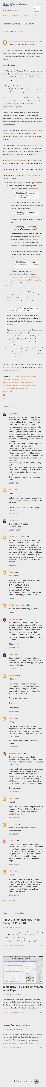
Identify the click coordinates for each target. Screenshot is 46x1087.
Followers (15, 15)
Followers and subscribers (19, 286)
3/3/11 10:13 (13, 834)
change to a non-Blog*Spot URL (15, 160)
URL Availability (9, 391)
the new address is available (13, 98)
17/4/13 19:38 (14, 895)
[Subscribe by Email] (36, 9)
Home (5, 15)
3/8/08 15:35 (13, 612)
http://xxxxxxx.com (23, 215)
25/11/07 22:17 (14, 514)
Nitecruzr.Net (8, 382)
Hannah (12, 840)
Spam (13, 388)
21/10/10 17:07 (14, 711)
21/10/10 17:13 (14, 747)
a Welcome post (32, 189)
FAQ (24, 379)
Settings (6, 388)
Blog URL (6, 379)
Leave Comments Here (16, 1025)
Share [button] (5, 398)
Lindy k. (12, 654)
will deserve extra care (23, 289)
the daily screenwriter (17, 537)
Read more (38, 946)
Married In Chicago (16, 753)
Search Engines (28, 385)
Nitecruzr (12, 490)
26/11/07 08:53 (14, 530)
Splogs (19, 388)
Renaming (29, 382)
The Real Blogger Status (15, 5)
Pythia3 (12, 414)
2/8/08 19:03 (13, 565)
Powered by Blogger (24, 1081)
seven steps (15, 370)
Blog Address (15, 376)
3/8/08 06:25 (13, 598)
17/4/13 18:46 (14, 864)
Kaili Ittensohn (14, 619)
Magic (26, 15)
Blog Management (28, 376)
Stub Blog (27, 388)
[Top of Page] (36, 1081)
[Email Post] (4, 396)
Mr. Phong (13, 675)
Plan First (19, 382)
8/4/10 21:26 (13, 669)
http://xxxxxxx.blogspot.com (27, 264)
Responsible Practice (12, 385)
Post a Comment (9, 901)
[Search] (37, 4)
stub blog (15, 354)
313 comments (15, 1048)
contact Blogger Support (18, 500)
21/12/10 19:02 (14, 792)
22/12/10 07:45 (14, 817)
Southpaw (13, 824)
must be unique (32, 145)
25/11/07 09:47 (14, 483)
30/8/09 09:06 (14, 648)
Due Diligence (17, 379)
